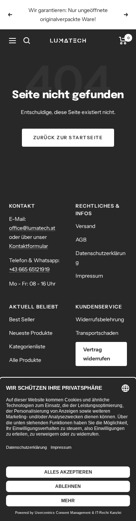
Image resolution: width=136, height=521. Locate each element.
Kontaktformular (28, 246)
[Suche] (26, 40)
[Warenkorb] (123, 40)
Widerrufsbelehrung (100, 319)
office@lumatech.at (32, 228)
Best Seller (22, 319)
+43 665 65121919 (29, 269)
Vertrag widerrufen (96, 354)
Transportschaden (97, 333)
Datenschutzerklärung (100, 258)
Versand (85, 226)
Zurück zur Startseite (68, 137)
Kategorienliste (27, 346)
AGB (81, 239)
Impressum (89, 275)
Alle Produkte (25, 360)
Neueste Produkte (31, 333)
